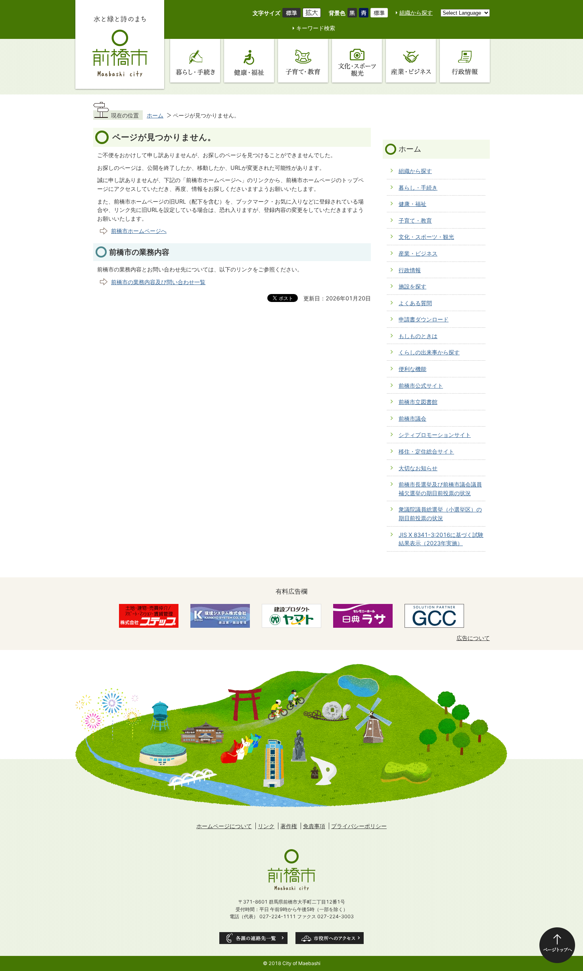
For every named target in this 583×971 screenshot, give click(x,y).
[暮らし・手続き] (195, 61)
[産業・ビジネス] (411, 61)
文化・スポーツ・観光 (426, 236)
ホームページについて (224, 826)
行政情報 (410, 270)
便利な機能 (412, 368)
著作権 (288, 826)
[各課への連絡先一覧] (253, 938)
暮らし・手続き (418, 187)
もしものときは (418, 336)
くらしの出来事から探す (429, 352)
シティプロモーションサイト (435, 434)
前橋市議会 (412, 418)
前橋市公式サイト (421, 385)
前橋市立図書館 (418, 401)
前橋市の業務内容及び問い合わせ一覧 (158, 282)
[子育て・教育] (303, 61)
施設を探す (412, 286)
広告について (473, 638)
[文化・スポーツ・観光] (357, 61)
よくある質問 (415, 303)
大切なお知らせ (418, 468)
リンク (266, 826)
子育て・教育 (415, 220)
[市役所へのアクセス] (329, 938)
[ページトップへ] (557, 945)
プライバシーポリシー (359, 826)
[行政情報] (465, 61)
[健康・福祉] (249, 61)
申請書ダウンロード (424, 319)
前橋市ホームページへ (139, 230)
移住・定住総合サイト (426, 451)
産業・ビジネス (418, 253)
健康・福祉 (412, 203)
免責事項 (314, 826)
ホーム (155, 115)
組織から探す (416, 12)
